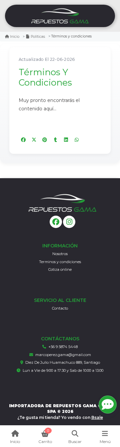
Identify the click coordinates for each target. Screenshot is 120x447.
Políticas (38, 36)
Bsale (97, 417)
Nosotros (60, 253)
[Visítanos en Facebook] (56, 222)
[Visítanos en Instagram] (69, 222)
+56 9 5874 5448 (63, 346)
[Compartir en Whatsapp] (76, 139)
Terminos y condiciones (60, 261)
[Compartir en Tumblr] (55, 139)
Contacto (60, 308)
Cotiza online (60, 269)
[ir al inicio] (62, 203)
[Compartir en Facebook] (23, 139)
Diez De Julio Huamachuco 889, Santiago (62, 362)
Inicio (14, 36)
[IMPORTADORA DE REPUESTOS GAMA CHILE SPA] (60, 16)
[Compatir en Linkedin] (66, 139)
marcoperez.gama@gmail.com (63, 354)
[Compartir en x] (34, 139)
